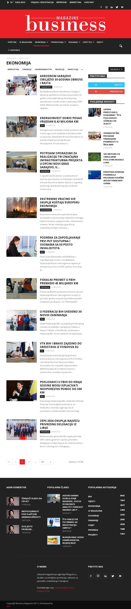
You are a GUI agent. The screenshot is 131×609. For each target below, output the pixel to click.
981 (43, 461)
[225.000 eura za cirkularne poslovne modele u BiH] (94, 156)
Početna (12, 42)
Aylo (8, 606)
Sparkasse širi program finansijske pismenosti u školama (111, 139)
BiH (42, 125)
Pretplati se (116, 91)
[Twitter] (117, 7)
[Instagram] (106, 7)
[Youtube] (122, 7)
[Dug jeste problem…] (12, 529)
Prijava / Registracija (42, 2)
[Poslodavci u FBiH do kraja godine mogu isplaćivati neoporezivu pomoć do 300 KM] (21, 390)
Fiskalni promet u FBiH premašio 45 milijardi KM (59, 281)
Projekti (93, 534)
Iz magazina (25, 42)
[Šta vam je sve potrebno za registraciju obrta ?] (53, 522)
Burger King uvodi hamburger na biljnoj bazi (73, 540)
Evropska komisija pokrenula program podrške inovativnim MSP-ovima (113, 177)
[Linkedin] (111, 7)
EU (42, 351)
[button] (121, 46)
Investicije (73, 69)
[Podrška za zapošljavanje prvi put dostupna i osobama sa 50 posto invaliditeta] (21, 246)
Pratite (118, 85)
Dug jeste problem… (27, 528)
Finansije (26, 69)
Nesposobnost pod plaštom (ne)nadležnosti (31, 514)
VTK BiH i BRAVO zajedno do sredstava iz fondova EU (61, 345)
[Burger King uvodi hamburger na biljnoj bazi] (53, 540)
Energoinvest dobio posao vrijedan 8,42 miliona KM (61, 119)
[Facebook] (101, 7)
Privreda (45, 171)
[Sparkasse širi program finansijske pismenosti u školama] (94, 136)
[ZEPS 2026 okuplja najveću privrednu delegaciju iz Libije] (21, 429)
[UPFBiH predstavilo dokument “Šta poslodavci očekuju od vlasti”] (94, 112)
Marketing (75, 2)
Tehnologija (57, 42)
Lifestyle (87, 42)
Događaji (73, 42)
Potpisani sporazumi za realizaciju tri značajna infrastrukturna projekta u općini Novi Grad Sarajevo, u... (61, 160)
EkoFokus (15, 50)
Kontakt (89, 2)
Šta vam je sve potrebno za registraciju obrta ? (70, 523)
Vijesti (100, 42)
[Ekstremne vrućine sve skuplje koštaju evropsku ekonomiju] (21, 207)
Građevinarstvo (43, 69)
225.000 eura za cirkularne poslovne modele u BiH (113, 158)
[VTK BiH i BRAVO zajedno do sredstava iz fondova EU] (21, 352)
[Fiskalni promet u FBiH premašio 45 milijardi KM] (21, 288)
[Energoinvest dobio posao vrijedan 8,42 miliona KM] (21, 126)
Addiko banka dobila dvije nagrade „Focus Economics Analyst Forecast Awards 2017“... (72, 502)
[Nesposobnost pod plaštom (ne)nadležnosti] (12, 514)
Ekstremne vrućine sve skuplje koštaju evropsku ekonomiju (59, 202)
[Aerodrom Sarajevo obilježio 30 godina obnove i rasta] (21, 84)
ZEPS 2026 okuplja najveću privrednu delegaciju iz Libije (60, 424)
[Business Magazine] (65, 24)
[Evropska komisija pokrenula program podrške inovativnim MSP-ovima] (94, 174)
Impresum (61, 2)
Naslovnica (11, 58)
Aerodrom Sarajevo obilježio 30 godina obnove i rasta (61, 79)
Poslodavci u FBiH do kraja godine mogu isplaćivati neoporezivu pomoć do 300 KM (61, 387)
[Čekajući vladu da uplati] (12, 501)
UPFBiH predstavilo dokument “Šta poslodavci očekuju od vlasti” (112, 116)
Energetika (13, 69)
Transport (46, 87)
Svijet (91, 525)
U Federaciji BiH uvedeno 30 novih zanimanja (61, 313)
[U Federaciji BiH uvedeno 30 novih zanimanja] (21, 320)
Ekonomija (40, 42)
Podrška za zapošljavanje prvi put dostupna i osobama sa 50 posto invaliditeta (60, 243)
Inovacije (59, 69)
